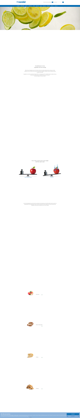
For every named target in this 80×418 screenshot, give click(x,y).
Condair (21, 2)
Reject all (69, 416)
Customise (76, 416)
